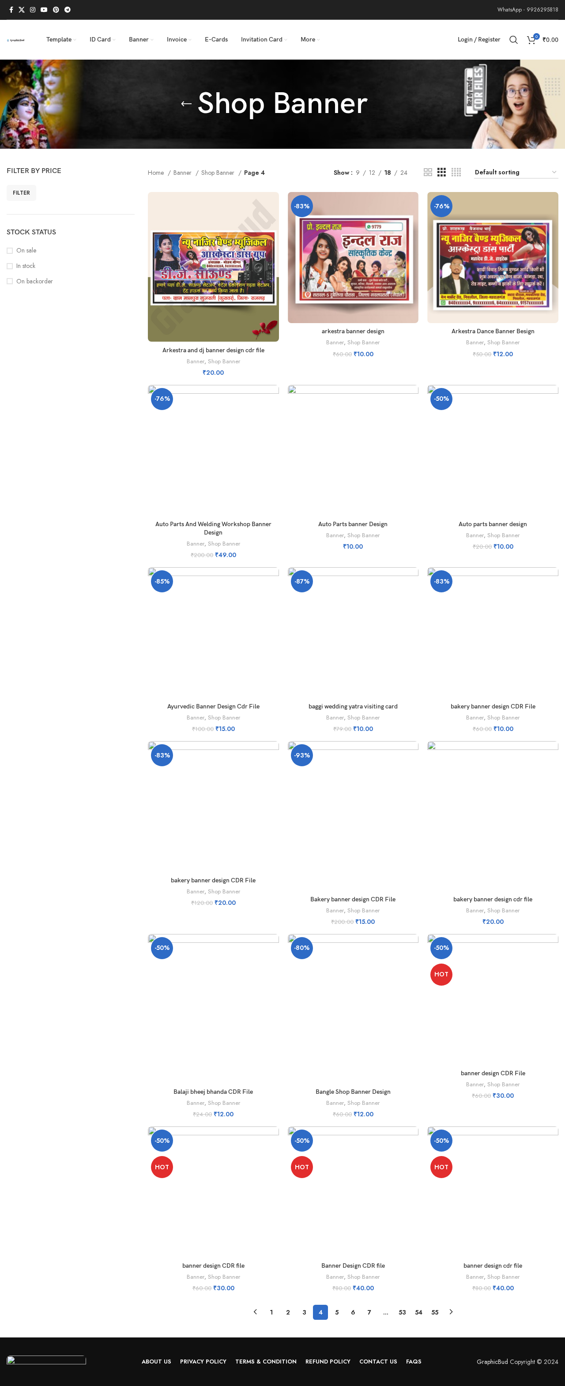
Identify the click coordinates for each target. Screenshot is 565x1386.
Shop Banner (218, 172)
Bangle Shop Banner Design (353, 1092)
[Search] (514, 40)
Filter (21, 193)
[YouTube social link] (44, 9)
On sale (26, 250)
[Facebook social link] (11, 9)
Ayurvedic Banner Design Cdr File (213, 706)
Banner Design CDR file (353, 1265)
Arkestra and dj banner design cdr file (213, 350)
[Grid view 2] (428, 172)
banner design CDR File (493, 1073)
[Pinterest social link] (56, 9)
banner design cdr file (492, 1265)
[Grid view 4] (456, 172)
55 (434, 1312)
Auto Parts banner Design (353, 524)
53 (402, 1312)
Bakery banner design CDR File (353, 899)
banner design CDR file (213, 1265)
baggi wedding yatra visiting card (353, 706)
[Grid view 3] (441, 172)
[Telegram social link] (67, 9)
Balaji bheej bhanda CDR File (213, 1092)
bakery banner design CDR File (493, 706)
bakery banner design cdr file (492, 899)
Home (157, 172)
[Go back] (186, 104)
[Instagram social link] (32, 9)
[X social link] (21, 9)
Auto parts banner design (493, 524)
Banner (183, 172)
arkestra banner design (353, 331)
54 (418, 1312)
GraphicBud (492, 1361)
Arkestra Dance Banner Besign (493, 331)
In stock (25, 266)
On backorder (34, 281)
